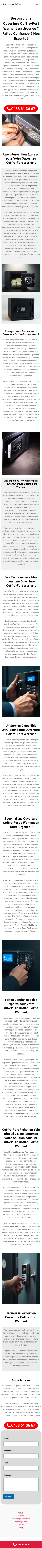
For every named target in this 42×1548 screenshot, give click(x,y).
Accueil (21, 1513)
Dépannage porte (21, 1522)
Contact (21, 1524)
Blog (21, 1527)
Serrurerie (21, 1516)
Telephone (8, 1451)
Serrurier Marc (12, 4)
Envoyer (8, 1496)
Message (8, 1475)
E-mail (7, 1463)
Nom (6, 1439)
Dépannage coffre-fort (21, 1518)
